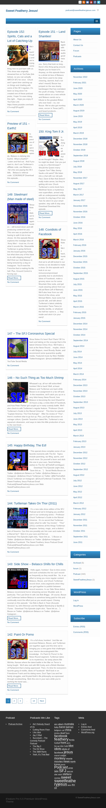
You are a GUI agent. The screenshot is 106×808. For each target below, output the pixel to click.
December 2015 (80, 256)
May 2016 (77, 228)
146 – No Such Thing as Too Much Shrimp (35, 377)
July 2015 (77, 284)
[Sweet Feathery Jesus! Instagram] (80, 2)
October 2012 (79, 464)
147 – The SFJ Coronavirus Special (31, 333)
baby (56, 727)
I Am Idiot (37, 732)
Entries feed (86, 727)
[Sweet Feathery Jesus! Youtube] (91, 2)
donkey (57, 733)
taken (69, 785)
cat (63, 730)
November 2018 (80, 144)
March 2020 (78, 105)
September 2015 (80, 273)
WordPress (78, 606)
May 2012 (77, 492)
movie (69, 758)
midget (63, 755)
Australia (69, 724)
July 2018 (77, 167)
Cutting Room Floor (41, 729)
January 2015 (79, 318)
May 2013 (77, 424)
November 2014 (80, 329)
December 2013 (80, 385)
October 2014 (79, 335)
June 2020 (78, 88)
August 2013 (78, 407)
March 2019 (78, 133)
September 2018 (80, 155)
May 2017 (77, 189)
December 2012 (80, 452)
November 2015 (80, 262)
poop (70, 768)
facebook (60, 736)
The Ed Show (38, 749)
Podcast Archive (15, 724)
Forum (76, 51)
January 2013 (79, 447)
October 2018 (79, 150)
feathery (61, 739)
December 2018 (80, 139)
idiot (70, 745)
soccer (70, 771)
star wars (58, 774)
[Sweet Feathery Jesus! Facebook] (94, 2)
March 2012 (78, 503)
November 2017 (80, 178)
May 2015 (77, 296)
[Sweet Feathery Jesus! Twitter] (98, 2)
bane (62, 726)
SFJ (62, 770)
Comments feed (88, 729)
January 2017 (79, 200)
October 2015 (79, 267)
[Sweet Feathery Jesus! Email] (87, 2)
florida (71, 740)
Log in (76, 600)
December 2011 (80, 520)
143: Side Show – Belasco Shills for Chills (35, 564)
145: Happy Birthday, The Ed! (26, 445)
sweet (66, 777)
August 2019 (78, 110)
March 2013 (78, 436)
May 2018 (77, 172)
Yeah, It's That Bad (41, 754)
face (68, 733)
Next (42, 701)
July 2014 (77, 351)
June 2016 (78, 223)
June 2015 (78, 290)
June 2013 (78, 419)
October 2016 (79, 217)
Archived (77, 563)
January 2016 (79, 251)
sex (56, 771)
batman (69, 727)
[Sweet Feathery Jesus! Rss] (83, 2)
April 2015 (77, 301)
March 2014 (78, 374)
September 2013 (80, 402)
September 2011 (80, 536)
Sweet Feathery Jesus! (22, 10)
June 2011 (77, 542)
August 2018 (78, 161)
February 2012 (79, 508)
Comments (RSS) (81, 632)
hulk (66, 746)
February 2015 (79, 312)
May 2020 (77, 94)
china (68, 729)
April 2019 (77, 127)
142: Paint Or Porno (20, 634)
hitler (62, 746)
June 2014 (78, 357)
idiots (57, 749)
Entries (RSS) (79, 626)
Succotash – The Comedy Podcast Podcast (38, 740)
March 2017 (78, 195)
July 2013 (77, 413)
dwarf (62, 733)
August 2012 (78, 475)
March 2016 (78, 239)
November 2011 (80, 525)
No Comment (13, 111)
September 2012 (80, 469)
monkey (60, 758)
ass (56, 724)
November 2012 (80, 458)
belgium (57, 730)
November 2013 (80, 391)
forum (75, 568)
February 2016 (79, 245)
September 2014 (80, 340)
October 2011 (79, 531)
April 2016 (77, 234)
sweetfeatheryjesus (65, 782)
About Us (77, 39)
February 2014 (79, 379)
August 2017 (78, 183)
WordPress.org (87, 732)
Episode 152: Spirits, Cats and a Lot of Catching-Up (19, 36)
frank (63, 742)
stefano (67, 774)
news (66, 761)
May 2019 (77, 122)
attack (61, 724)
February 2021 (79, 82)
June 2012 (78, 486)
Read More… (45, 115)
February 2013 (79, 441)
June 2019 (78, 116)
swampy (57, 778)
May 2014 (77, 363)
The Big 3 (37, 746)
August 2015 (78, 279)
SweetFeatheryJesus (82, 580)
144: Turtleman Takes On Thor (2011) (32, 503)
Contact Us (78, 45)
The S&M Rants (40, 752)
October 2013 (79, 396)
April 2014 (77, 368)
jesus (68, 752)
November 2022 (80, 77)
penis (63, 764)
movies (58, 761)
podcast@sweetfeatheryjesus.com (81, 10)
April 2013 (77, 430)
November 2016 (80, 211)
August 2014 (78, 346)
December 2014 (80, 324)
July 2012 (77, 480)
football (57, 743)
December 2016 (80, 206)
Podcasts (77, 56)
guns (68, 743)
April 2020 (77, 99)
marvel (57, 755)
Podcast (76, 574)
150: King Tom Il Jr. (51, 131)
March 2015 (78, 307)
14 (34, 701)
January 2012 (79, 514)
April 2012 (77, 497)
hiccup (56, 746)
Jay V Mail (37, 735)
